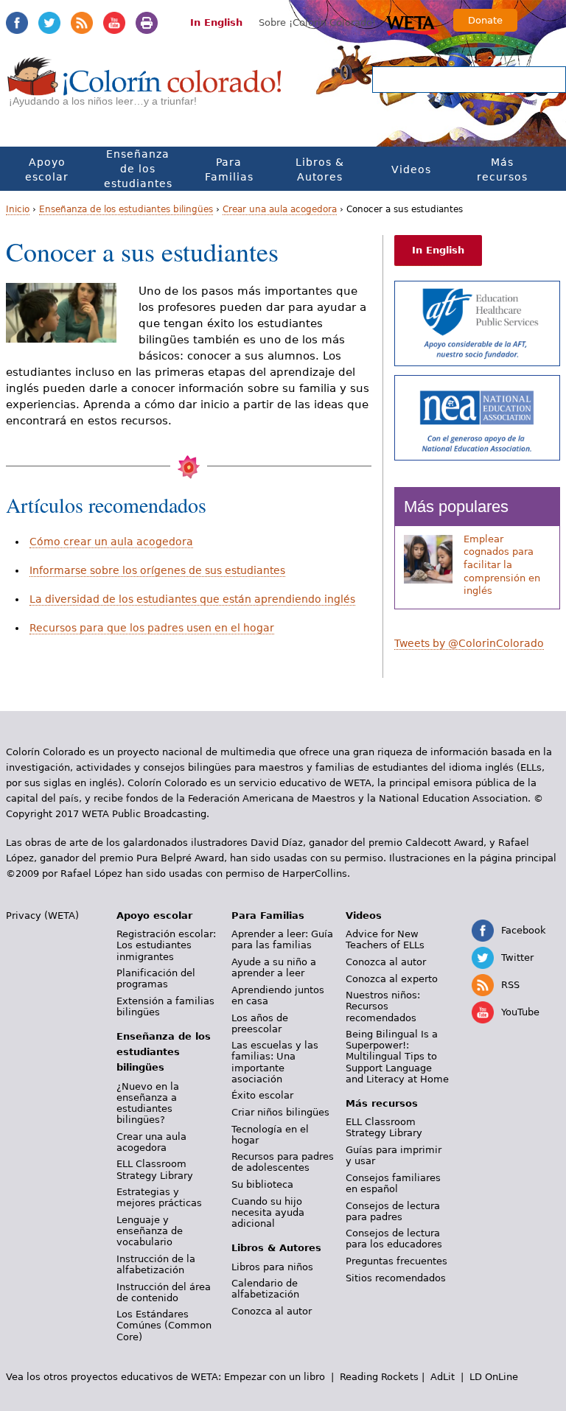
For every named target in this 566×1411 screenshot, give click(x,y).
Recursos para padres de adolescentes (282, 1162)
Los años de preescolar (259, 1023)
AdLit (442, 1376)
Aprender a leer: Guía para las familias (282, 939)
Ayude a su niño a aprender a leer (273, 967)
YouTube (114, 23)
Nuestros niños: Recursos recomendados (383, 1006)
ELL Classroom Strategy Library (154, 1169)
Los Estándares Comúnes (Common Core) (164, 1325)
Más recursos (502, 169)
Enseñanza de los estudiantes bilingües (138, 176)
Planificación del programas (155, 978)
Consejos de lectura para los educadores (394, 1239)
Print (147, 23)
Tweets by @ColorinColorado (469, 643)
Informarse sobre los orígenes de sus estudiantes (157, 570)
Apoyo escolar (47, 169)
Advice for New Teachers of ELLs (385, 939)
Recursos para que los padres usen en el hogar (151, 628)
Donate (485, 20)
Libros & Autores (320, 169)
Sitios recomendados (396, 1278)
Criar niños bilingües (280, 1112)
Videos (411, 169)
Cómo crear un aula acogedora (111, 541)
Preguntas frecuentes (396, 1261)
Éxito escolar (262, 1095)
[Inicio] (145, 89)
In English (216, 22)
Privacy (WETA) (42, 915)
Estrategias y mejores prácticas (159, 1197)
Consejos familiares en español (393, 1183)
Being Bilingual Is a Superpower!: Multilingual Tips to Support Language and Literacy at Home (397, 1057)
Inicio (17, 209)
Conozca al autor (271, 1311)
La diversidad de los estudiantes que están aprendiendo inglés (192, 599)
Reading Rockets (379, 1376)
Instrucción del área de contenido (163, 1292)
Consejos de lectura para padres (393, 1211)
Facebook (17, 23)
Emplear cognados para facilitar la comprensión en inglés (502, 565)
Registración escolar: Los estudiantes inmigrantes (166, 945)
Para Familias (229, 169)
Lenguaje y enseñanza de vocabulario (149, 1230)
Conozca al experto (392, 978)
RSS (82, 23)
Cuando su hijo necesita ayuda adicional (267, 1212)
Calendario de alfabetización (265, 1289)
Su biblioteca (262, 1184)
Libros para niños (272, 1266)
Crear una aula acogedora (280, 209)
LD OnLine (493, 1376)
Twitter (49, 23)
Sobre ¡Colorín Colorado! (317, 22)
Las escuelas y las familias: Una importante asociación (274, 1062)
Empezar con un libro (274, 1376)
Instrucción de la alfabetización (155, 1264)
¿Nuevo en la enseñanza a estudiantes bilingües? (147, 1103)
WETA (412, 23)
